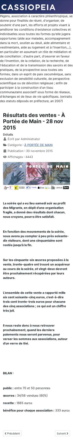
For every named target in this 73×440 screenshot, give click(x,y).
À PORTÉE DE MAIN (38, 145)
